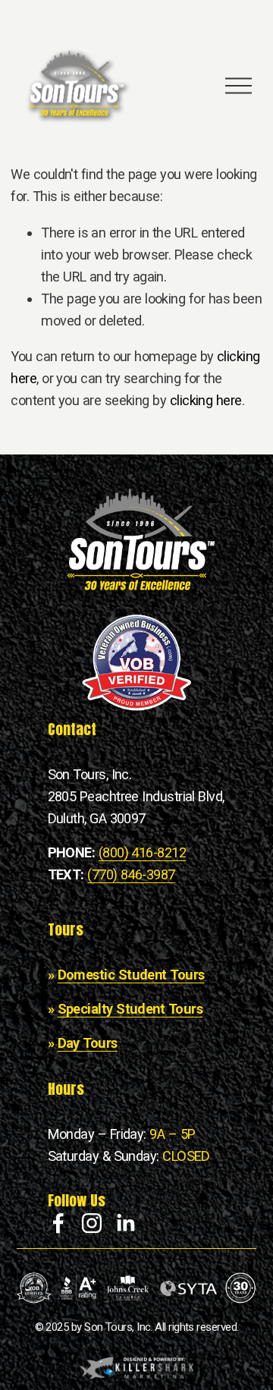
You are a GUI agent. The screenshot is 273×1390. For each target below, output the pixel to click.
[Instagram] (91, 1223)
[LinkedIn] (125, 1223)
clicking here (206, 400)
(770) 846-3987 (130, 874)
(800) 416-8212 (142, 852)
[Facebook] (58, 1223)
